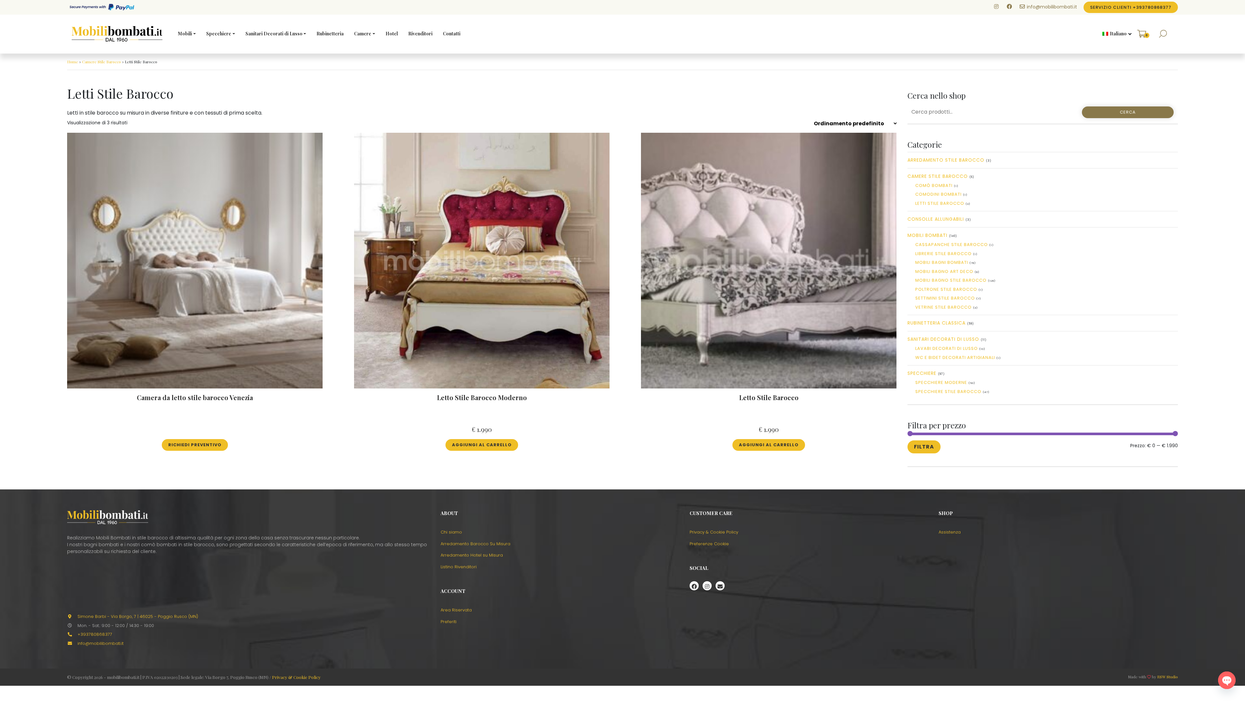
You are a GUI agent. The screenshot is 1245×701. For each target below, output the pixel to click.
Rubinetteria (330, 34)
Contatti (451, 34)
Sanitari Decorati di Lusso (273, 34)
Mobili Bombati (927, 235)
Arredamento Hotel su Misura (472, 555)
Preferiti (448, 622)
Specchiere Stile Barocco (948, 391)
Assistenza (950, 532)
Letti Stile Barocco (939, 203)
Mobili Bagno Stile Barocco (951, 280)
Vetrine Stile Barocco (943, 307)
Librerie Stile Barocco (943, 254)
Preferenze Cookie (709, 544)
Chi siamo (451, 532)
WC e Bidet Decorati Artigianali (955, 357)
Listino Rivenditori (459, 567)
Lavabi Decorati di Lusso (946, 348)
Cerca (1128, 112)
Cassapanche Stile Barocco (951, 244)
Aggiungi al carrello (482, 445)
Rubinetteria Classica (936, 323)
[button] (1114, 34)
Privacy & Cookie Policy (714, 532)
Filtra (924, 446)
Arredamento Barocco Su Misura (475, 544)
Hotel (391, 34)
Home (72, 61)
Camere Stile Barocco (101, 61)
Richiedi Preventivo (194, 445)
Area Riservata (456, 610)
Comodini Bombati (938, 194)
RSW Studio (1167, 676)
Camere (362, 34)
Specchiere (218, 34)
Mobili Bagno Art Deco (944, 271)
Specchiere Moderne (941, 382)
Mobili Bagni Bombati (941, 262)
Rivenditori (420, 34)
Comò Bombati (934, 185)
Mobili (185, 34)
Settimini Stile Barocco (945, 298)
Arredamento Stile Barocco (945, 160)
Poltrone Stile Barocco (946, 289)
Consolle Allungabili (935, 219)
